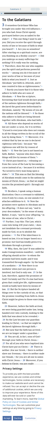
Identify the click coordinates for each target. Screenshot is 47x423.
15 (6, 191)
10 (6, 123)
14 (12, 174)
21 (34, 272)
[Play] (2, 13)
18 (15, 235)
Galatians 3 (15, 9)
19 (6, 248)
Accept (7, 418)
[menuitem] (4, 3)
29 (24, 360)
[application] (23, 13)
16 (28, 201)
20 (20, 265)
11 (26, 137)
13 (4, 160)
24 (4, 319)
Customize (30, 418)
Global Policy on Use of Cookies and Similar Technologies (23, 401)
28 (32, 346)
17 (4, 221)
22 (8, 289)
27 (4, 343)
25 (4, 329)
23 (6, 306)
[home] (4, 3)
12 (12, 150)
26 (6, 336)
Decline (17, 418)
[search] (44, 3)
